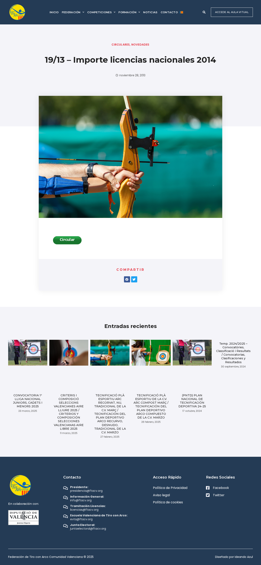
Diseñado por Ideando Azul (234, 557)
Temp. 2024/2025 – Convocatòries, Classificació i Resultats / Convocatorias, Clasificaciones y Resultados (233, 353)
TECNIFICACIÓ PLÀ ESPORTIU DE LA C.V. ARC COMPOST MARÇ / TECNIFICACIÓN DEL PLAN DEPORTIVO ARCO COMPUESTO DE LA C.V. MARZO (151, 406)
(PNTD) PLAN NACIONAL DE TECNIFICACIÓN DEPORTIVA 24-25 (192, 400)
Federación (71, 12)
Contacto (169, 12)
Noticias (150, 12)
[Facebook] (127, 279)
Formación (127, 12)
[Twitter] (134, 279)
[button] (204, 12)
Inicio (54, 12)
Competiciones (99, 12)
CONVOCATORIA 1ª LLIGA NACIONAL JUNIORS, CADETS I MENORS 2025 (27, 400)
